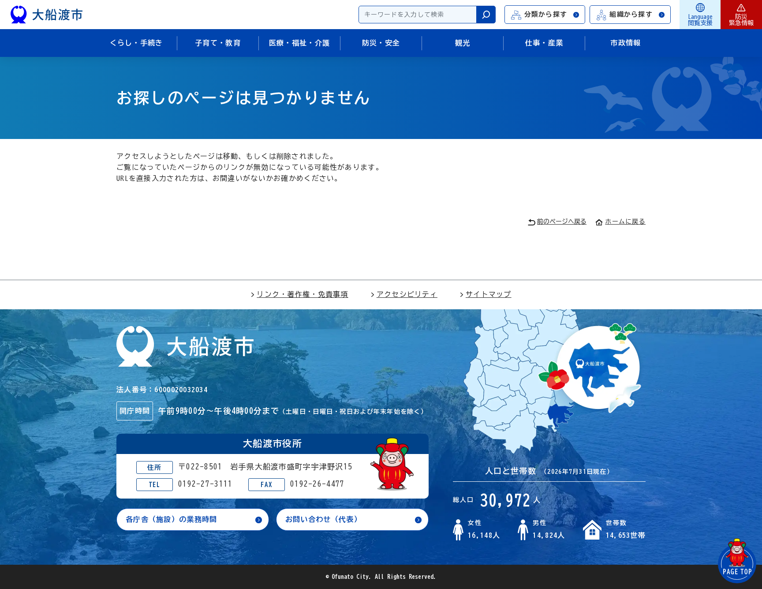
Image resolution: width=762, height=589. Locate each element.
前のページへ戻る (561, 221)
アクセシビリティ (407, 294)
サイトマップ (489, 294)
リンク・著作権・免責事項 (302, 294)
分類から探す (546, 14)
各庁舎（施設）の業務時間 (171, 519)
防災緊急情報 (741, 20)
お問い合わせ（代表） (323, 519)
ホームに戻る (625, 221)
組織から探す (631, 14)
